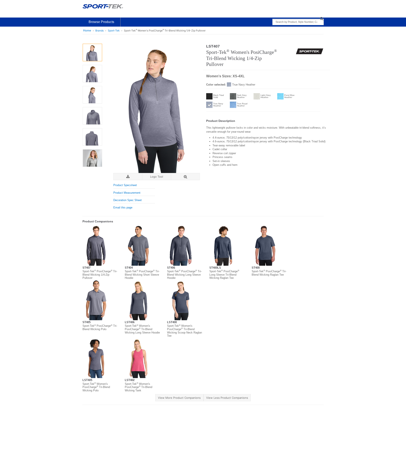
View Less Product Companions (227, 397)
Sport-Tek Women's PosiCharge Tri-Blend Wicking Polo (96, 387)
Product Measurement (126, 192)
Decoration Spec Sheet (127, 200)
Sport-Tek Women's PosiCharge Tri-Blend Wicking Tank (138, 387)
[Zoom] (185, 176)
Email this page (122, 207)
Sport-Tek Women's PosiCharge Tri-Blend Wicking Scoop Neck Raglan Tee (184, 330)
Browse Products (101, 22)
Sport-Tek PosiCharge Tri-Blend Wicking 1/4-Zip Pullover (99, 274)
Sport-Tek (114, 30)
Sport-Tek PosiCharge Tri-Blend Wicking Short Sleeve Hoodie (142, 274)
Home (87, 30)
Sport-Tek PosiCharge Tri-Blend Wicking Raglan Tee (269, 273)
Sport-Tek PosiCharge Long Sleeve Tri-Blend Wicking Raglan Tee (224, 274)
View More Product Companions (179, 397)
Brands (99, 30)
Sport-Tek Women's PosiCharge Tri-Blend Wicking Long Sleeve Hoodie (142, 329)
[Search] (321, 18)
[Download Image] (127, 176)
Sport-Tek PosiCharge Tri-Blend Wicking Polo (99, 327)
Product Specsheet (125, 185)
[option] (92, 52)
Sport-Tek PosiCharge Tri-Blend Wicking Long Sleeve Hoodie (184, 274)
